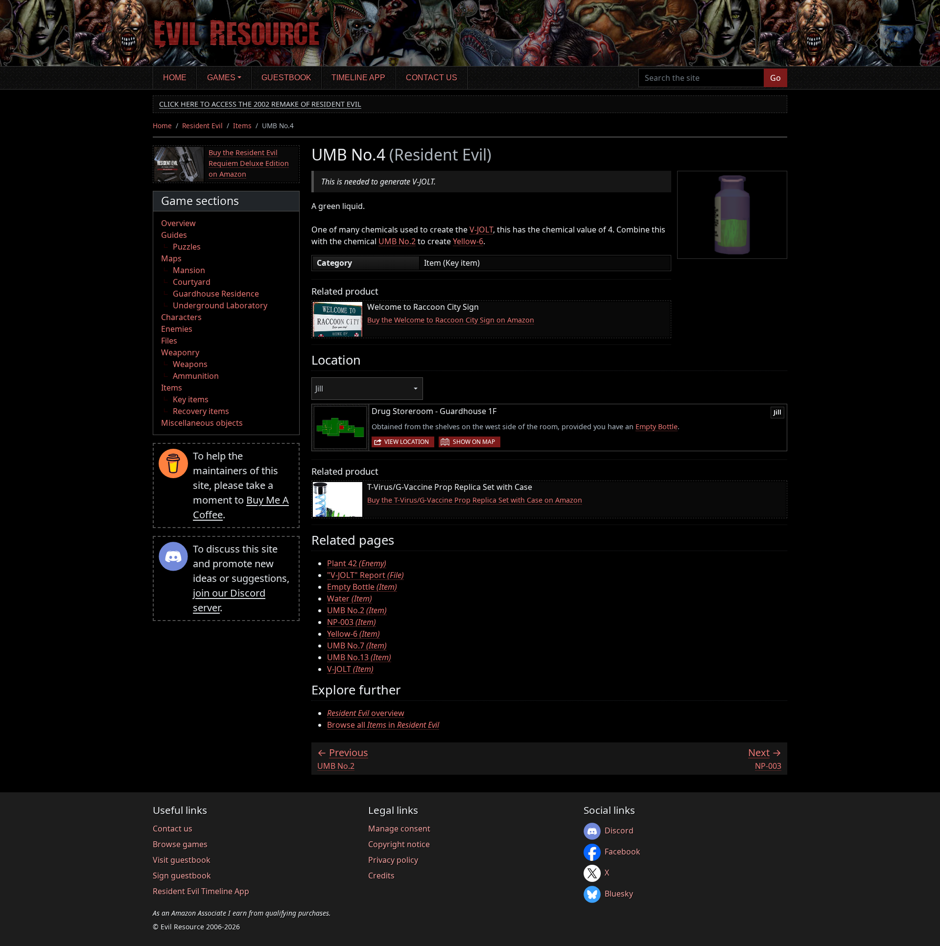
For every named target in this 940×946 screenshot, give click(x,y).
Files (169, 340)
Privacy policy (393, 859)
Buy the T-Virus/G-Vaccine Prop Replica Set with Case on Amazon (474, 500)
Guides (174, 235)
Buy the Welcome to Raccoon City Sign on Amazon (450, 319)
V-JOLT (481, 229)
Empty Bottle (656, 426)
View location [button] (406, 442)
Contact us (431, 77)
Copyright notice (399, 844)
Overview (178, 223)
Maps (171, 258)
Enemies (176, 328)
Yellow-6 (468, 241)
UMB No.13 (359, 657)
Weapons (190, 364)
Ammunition (196, 375)
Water (349, 598)
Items (242, 125)
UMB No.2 (397, 241)
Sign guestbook (182, 875)
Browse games (180, 844)
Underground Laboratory (220, 305)
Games (221, 77)
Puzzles (187, 246)
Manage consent (399, 828)
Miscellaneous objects (202, 422)
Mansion (189, 270)
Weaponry (180, 352)
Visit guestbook (182, 859)
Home (175, 77)
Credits (381, 875)
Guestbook (286, 77)
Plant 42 (356, 563)
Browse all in (383, 724)
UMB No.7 (357, 645)
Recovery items (201, 411)
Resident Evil (202, 125)
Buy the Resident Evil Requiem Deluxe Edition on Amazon (249, 163)
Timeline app (358, 77)
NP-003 (351, 622)
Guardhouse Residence (216, 293)
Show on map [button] (474, 442)
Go (775, 77)
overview (365, 713)
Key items (191, 399)
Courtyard (192, 282)
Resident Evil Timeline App (201, 891)
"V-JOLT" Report (365, 575)
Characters (181, 317)
